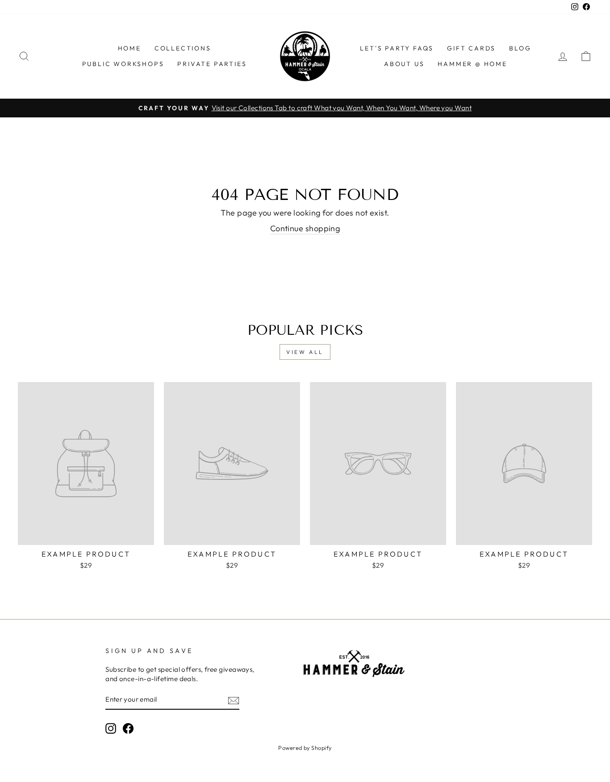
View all (305, 352)
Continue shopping (305, 228)
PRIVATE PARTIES (212, 64)
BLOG (520, 48)
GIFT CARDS (471, 48)
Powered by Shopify (304, 747)
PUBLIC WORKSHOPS (123, 64)
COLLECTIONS (183, 48)
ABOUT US (404, 64)
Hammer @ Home (472, 64)
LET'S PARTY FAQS (397, 48)
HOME (129, 48)
